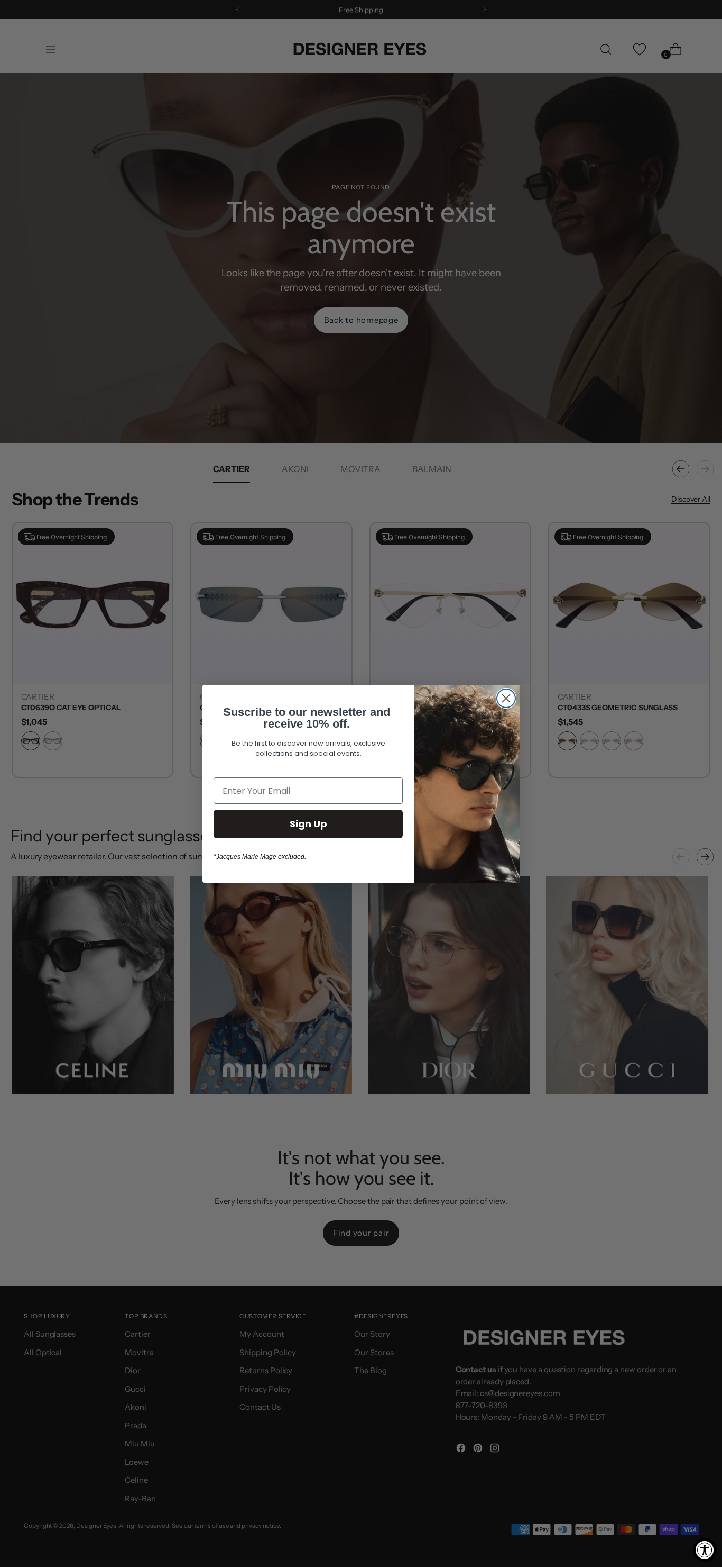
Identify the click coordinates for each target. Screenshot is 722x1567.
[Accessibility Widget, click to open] (705, 1550)
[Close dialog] (506, 698)
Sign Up (308, 823)
